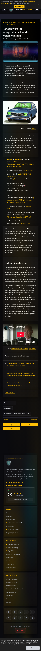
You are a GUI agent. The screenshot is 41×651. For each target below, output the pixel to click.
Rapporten (9, 557)
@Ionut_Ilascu (11, 217)
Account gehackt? (12, 579)
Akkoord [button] (32, 648)
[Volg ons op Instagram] (32, 612)
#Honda (9, 159)
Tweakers (25, 348)
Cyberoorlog (10, 526)
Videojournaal (10, 519)
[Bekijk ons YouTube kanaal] (14, 612)
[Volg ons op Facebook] (20, 617)
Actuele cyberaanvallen (15, 523)
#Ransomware (12, 164)
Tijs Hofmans (32, 348)
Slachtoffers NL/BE (14, 544)
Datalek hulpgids (11, 582)
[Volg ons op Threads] (26, 617)
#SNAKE (22, 174)
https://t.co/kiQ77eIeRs (24, 217)
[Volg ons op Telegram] (8, 612)
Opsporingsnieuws (12, 533)
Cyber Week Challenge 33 (14, 589)
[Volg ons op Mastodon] (14, 617)
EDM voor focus (11, 567)
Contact (8, 602)
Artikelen (9, 516)
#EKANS (28, 174)
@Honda (16, 179)
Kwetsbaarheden (13, 529)
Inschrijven (9, 595)
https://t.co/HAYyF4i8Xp (24, 164)
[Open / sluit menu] (37, 9)
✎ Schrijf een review (20, 499)
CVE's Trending (13, 547)
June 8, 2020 (28, 170)
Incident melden (11, 586)
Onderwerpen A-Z (12, 592)
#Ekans (15, 162)
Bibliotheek (9, 561)
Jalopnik (33, 128)
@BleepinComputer (25, 200)
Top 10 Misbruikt (13, 551)
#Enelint (18, 159)
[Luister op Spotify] (32, 617)
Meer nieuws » (10, 392)
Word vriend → (19, 6)
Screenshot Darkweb (13, 554)
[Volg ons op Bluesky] (8, 617)
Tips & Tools (10, 564)
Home (5, 22)
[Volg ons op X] (26, 612)
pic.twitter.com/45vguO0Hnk (16, 202)
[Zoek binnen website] (4, 9)
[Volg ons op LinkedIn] (20, 612)
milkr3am (19, 348)
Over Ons (9, 599)
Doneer (21, 630)
